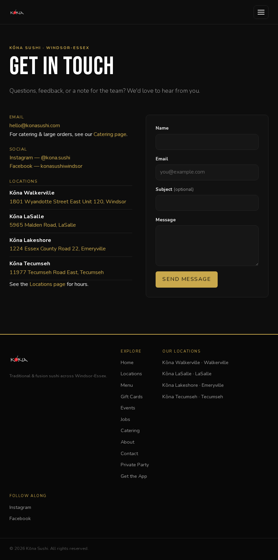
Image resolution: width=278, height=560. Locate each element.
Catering (130, 430)
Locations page (47, 284)
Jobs (125, 419)
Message (166, 220)
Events (128, 407)
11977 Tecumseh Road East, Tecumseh (56, 272)
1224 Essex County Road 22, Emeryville (57, 248)
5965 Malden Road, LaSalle (42, 225)
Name (162, 128)
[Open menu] (261, 12)
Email (162, 159)
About (127, 442)
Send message (186, 279)
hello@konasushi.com (34, 125)
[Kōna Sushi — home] (16, 12)
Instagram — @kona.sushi (39, 157)
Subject (175, 189)
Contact (129, 453)
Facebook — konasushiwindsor (45, 166)
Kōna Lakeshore (193, 385)
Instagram (20, 507)
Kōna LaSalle (187, 373)
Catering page (110, 134)
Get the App (134, 476)
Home (127, 362)
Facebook (20, 518)
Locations (131, 373)
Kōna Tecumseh (192, 396)
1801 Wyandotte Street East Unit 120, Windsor (67, 201)
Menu (127, 385)
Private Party (135, 464)
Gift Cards (132, 396)
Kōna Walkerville (195, 362)
